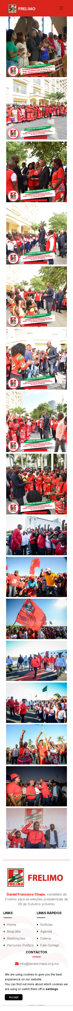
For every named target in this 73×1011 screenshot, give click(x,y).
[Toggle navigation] (61, 8)
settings (52, 989)
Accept (13, 997)
